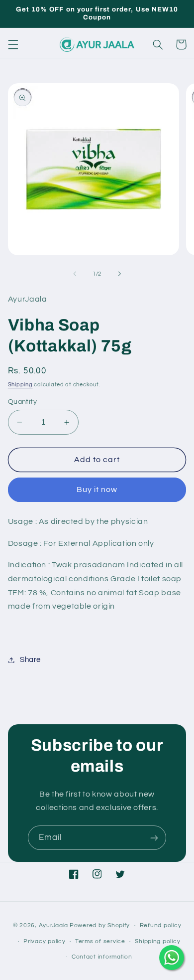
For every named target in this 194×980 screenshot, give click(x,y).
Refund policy (161, 925)
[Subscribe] (154, 837)
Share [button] (30, 659)
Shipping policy (157, 941)
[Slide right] (119, 274)
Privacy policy (44, 941)
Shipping (20, 384)
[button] (12, 44)
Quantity (22, 401)
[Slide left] (75, 274)
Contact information (102, 957)
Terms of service (100, 941)
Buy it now (97, 489)
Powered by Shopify (100, 925)
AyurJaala (54, 925)
